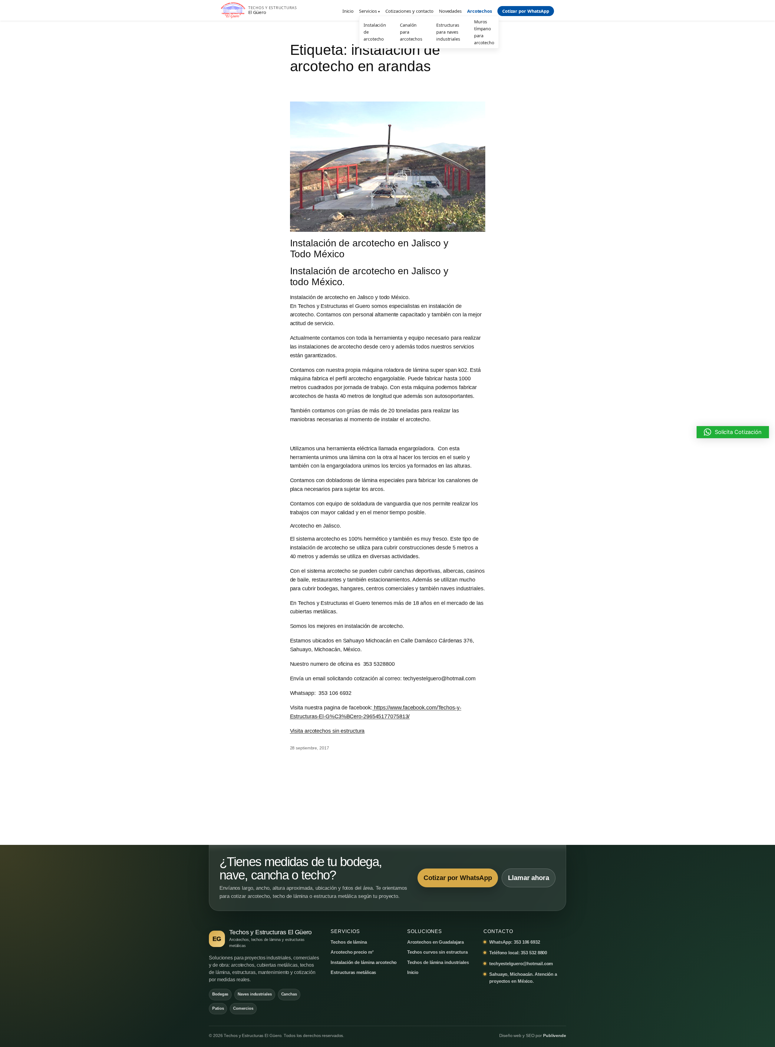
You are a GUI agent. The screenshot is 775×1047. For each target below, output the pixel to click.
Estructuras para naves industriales (448, 32)
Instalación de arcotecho (375, 32)
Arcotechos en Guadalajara (435, 942)
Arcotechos (479, 11)
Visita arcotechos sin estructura (327, 731)
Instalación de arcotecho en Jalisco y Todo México (369, 248)
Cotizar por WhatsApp (525, 11)
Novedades (450, 11)
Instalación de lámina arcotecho (364, 962)
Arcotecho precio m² (352, 952)
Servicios (368, 11)
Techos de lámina (349, 942)
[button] (733, 432)
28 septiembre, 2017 (309, 747)
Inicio (348, 11)
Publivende (554, 1035)
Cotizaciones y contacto (409, 11)
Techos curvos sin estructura (437, 952)
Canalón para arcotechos (411, 32)
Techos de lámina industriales (438, 962)
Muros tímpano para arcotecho (484, 32)
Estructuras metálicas (353, 972)
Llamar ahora (528, 878)
